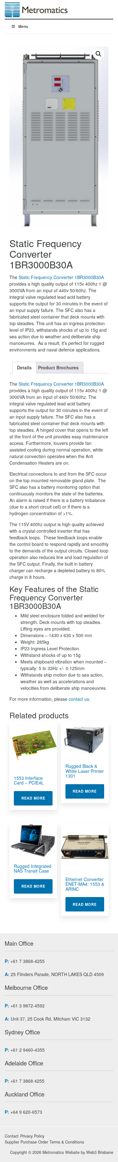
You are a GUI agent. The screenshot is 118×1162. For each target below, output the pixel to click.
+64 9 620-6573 (26, 1112)
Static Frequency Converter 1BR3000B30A (61, 277)
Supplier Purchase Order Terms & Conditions (44, 1142)
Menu (23, 26)
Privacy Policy (32, 1136)
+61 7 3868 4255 (27, 1081)
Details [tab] (24, 367)
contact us (79, 699)
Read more (37, 797)
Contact (12, 1136)
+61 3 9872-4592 (27, 1005)
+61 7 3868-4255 (27, 961)
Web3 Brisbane (99, 1152)
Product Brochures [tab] (58, 367)
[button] (98, 54)
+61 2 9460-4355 (27, 1050)
